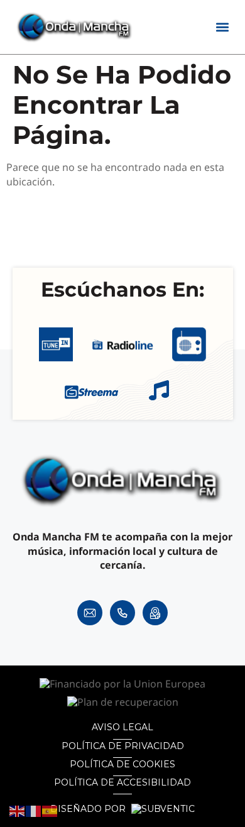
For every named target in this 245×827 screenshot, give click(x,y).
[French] (34, 811)
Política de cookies (122, 764)
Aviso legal (122, 727)
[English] (17, 811)
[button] (222, 27)
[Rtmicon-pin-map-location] (155, 612)
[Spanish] (50, 811)
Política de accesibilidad (122, 782)
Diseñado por (89, 809)
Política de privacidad (123, 746)
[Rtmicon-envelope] (89, 612)
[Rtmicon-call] (122, 612)
